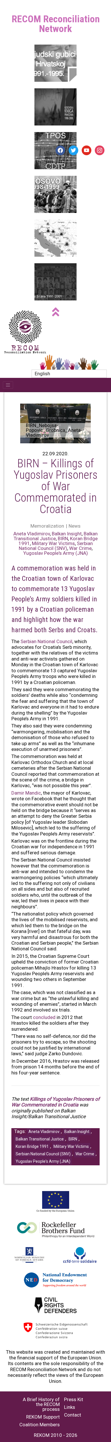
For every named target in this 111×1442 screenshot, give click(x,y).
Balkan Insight (67, 533)
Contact (72, 1415)
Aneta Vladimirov (31, 533)
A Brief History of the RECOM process (41, 1404)
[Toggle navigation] (8, 385)
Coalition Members (39, 1424)
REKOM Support (43, 1417)
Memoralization (47, 526)
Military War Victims (53, 543)
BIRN (63, 538)
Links (69, 1407)
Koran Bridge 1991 (32, 1146)
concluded (44, 1017)
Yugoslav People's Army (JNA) (55, 553)
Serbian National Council (46, 641)
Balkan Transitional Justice (56, 536)
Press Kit (73, 1399)
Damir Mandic (26, 793)
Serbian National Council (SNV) (56, 545)
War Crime (80, 548)
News (75, 526)
